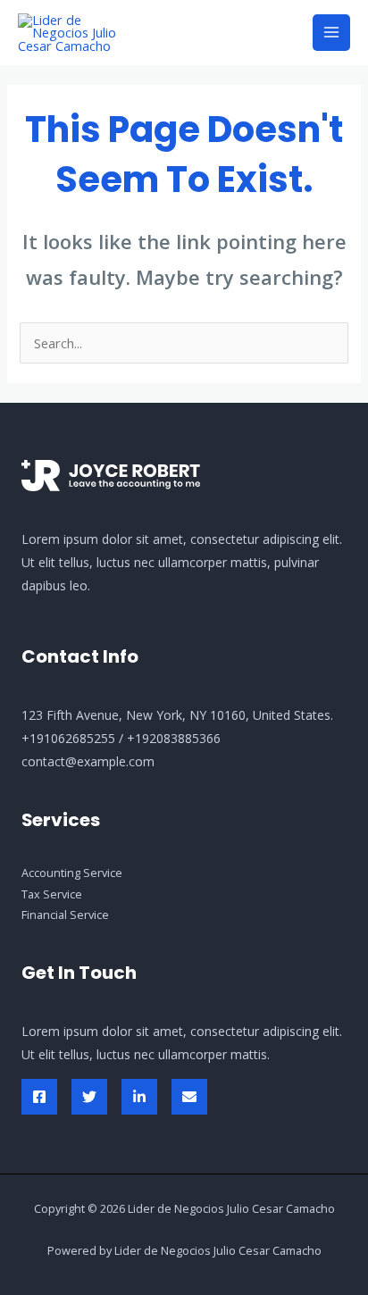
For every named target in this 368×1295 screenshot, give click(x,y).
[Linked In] (139, 1097)
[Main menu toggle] (331, 33)
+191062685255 (68, 738)
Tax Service (51, 894)
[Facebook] (39, 1097)
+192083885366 (174, 738)
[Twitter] (89, 1097)
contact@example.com (88, 761)
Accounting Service (71, 873)
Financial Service (65, 914)
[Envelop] (189, 1097)
